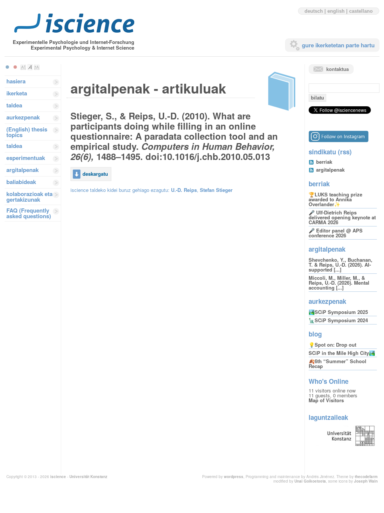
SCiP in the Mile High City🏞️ (342, 352)
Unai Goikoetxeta (310, 481)
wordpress (233, 476)
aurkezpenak (23, 117)
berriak (324, 161)
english (336, 11)
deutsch (313, 11)
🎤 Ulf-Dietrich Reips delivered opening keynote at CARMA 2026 (342, 217)
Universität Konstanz (88, 476)
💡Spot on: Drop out (332, 344)
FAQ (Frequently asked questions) (28, 213)
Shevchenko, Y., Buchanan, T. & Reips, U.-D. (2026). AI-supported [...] (340, 264)
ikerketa (16, 93)
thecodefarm (366, 476)
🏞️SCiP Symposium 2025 (338, 311)
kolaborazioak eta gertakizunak (29, 197)
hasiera (16, 81)
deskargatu (95, 173)
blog (315, 333)
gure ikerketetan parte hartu (338, 45)
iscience (58, 476)
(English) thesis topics (26, 132)
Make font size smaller (23, 67)
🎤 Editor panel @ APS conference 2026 (336, 233)
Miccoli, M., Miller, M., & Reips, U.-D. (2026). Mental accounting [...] (339, 282)
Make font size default (30, 67)
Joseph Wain (366, 481)
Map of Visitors (326, 400)
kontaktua (337, 68)
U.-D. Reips (184, 189)
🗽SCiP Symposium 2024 (338, 320)
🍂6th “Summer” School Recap (337, 364)
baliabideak (21, 182)
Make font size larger (37, 67)
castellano (361, 11)
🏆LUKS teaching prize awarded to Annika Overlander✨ (335, 199)
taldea (14, 105)
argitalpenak (22, 170)
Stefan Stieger (216, 189)
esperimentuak (25, 158)
